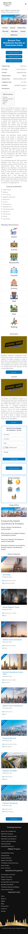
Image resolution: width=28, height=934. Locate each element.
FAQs (4, 103)
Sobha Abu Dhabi (5, 844)
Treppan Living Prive (6, 879)
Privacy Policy (4, 906)
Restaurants (14, 262)
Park (14, 314)
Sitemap (3, 911)
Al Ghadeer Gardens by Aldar (9, 836)
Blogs (2, 903)
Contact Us (4, 908)
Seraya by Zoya (5, 855)
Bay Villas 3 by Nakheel (7, 884)
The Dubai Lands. (11, 928)
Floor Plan (5, 31)
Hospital (14, 275)
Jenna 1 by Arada (5, 868)
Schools (14, 249)
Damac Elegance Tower (11, 607)
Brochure (14, 35)
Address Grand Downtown (12, 640)
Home (2, 10)
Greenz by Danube (6, 858)
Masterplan (14, 31)
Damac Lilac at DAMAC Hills (8, 831)
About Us (3, 898)
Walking (14, 327)
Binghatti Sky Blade (10, 771)
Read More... (14, 372)
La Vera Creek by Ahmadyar (8, 841)
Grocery (14, 288)
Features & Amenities (8, 99)
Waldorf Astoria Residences (13, 706)
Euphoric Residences (10, 803)
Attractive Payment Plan (19, 79)
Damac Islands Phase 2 (7, 889)
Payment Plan (22, 28)
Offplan (7, 10)
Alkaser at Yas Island (6, 860)
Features (12, 28)
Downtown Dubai (15, 10)
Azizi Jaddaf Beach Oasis (7, 846)
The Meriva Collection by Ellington (10, 887)
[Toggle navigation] (25, 4)
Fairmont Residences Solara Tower (13, 673)
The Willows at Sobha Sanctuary (9, 863)
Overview (5, 28)
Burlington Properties (20, 85)
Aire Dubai (6, 575)
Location (22, 31)
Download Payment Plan (14, 56)
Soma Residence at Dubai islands (10, 882)
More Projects (14, 819)
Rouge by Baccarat (9, 738)
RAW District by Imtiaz (7, 834)
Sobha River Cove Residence (8, 839)
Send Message (14, 459)
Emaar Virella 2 (5, 865)
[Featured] (14, 564)
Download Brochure (14, 52)
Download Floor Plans (14, 60)
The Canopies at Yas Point (8, 874)
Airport (14, 236)
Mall (14, 301)
